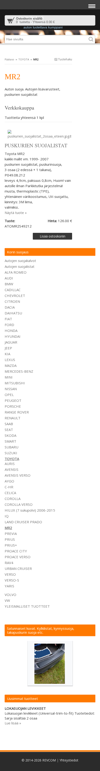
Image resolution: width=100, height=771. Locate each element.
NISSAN (11, 388)
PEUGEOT (13, 400)
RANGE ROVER (17, 412)
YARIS (9, 586)
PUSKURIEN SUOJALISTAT (36, 145)
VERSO (10, 574)
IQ (7, 516)
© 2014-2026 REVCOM (39, 760)
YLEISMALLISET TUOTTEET (27, 606)
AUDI (9, 278)
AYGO (9, 481)
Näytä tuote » (16, 212)
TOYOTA (23, 59)
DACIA (10, 307)
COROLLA (12, 498)
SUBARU (11, 447)
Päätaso (9, 59)
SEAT (9, 429)
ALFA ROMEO (16, 272)
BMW (9, 284)
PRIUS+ (11, 545)
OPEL (9, 394)
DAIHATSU (13, 313)
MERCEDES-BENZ (19, 371)
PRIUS (10, 539)
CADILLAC (12, 289)
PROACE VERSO (17, 556)
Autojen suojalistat (19, 266)
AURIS (10, 463)
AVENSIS (11, 469)
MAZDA (11, 365)
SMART (10, 441)
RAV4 (9, 562)
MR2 (8, 527)
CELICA (10, 492)
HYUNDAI (12, 336)
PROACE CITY (16, 551)
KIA (7, 353)
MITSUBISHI (15, 383)
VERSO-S (12, 580)
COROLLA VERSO (19, 504)
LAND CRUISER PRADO (23, 522)
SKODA (10, 435)
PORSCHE (13, 406)
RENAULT (12, 418)
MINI (9, 377)
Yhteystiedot (69, 760)
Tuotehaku (64, 59)
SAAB (9, 423)
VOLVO (10, 594)
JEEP (8, 348)
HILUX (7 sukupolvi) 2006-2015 (30, 510)
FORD (9, 324)
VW (7, 600)
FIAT (8, 319)
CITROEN (12, 301)
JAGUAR (11, 342)
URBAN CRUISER (18, 568)
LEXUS (10, 359)
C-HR (9, 487)
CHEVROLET (15, 295)
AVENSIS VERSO (17, 475)
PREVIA (11, 533)
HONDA (11, 330)
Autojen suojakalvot (20, 260)
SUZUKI (11, 453)
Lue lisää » (13, 723)
